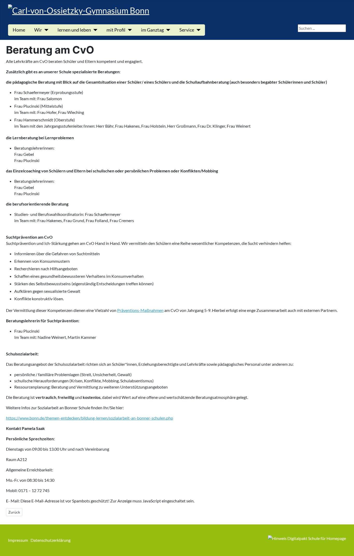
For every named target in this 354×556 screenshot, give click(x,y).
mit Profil (116, 30)
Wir (38, 30)
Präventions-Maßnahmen (140, 310)
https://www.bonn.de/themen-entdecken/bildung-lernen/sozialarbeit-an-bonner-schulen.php (89, 417)
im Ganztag (152, 30)
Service (186, 30)
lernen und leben (74, 30)
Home (19, 30)
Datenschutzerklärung (50, 540)
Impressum (18, 540)
